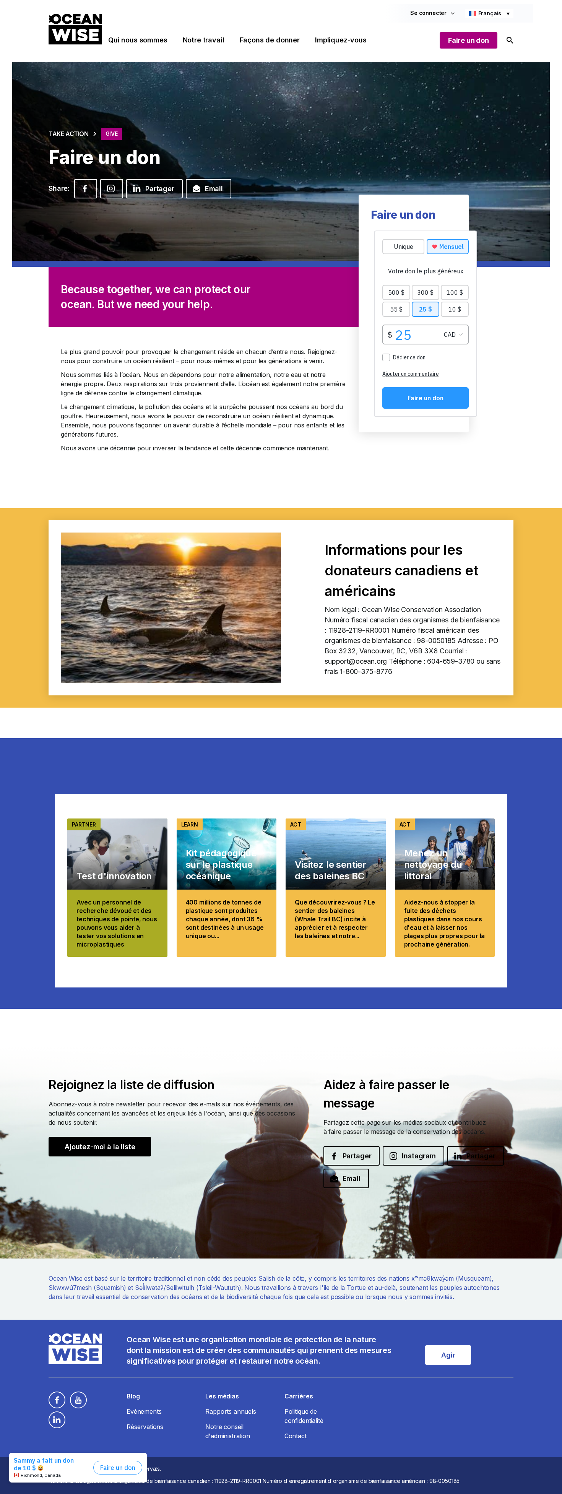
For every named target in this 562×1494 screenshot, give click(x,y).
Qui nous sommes (137, 40)
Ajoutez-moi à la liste (100, 1147)
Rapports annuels (230, 1411)
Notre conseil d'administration (227, 1431)
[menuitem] (489, 13)
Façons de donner (270, 40)
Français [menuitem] (490, 13)
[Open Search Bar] (510, 40)
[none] (489, 13)
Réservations (145, 1427)
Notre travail (203, 40)
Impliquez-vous (341, 40)
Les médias (222, 1396)
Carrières (298, 1396)
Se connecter (428, 13)
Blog (133, 1396)
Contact (295, 1436)
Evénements (144, 1411)
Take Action (69, 134)
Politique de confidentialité (303, 1416)
